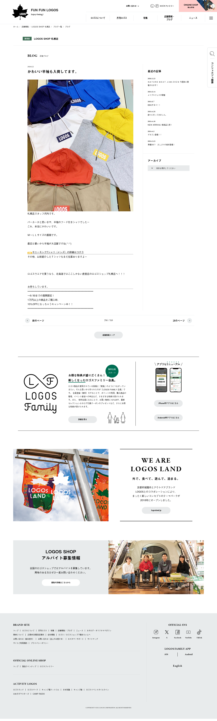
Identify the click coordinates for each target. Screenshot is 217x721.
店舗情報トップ (108, 335)
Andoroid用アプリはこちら (168, 417)
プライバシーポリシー (39, 643)
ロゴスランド (18, 690)
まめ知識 (66, 690)
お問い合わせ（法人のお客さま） (51, 639)
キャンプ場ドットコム (50, 690)
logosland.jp (156, 510)
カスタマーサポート (76, 639)
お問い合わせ (131, 6)
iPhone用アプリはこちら (168, 403)
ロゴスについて (98, 17)
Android (189, 654)
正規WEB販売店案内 (35, 635)
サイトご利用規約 (20, 643)
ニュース (193, 17)
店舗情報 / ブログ (65, 630)
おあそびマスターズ (21, 694)
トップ (15, 630)
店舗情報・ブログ (169, 18)
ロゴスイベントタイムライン (97, 690)
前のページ (38, 320)
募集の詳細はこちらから (61, 582)
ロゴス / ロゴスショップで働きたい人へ (74, 635)
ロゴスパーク (32, 690)
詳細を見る (82, 419)
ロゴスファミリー (47, 666)
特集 (145, 17)
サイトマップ (92, 639)
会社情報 (51, 635)
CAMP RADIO (39, 694)
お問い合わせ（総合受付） (23, 639)
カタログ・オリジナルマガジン (99, 630)
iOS (166, 654)
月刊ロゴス (122, 17)
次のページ (179, 320)
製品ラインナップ (29, 666)
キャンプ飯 (78, 690)
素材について (18, 635)
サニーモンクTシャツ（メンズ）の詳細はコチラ (58, 252)
